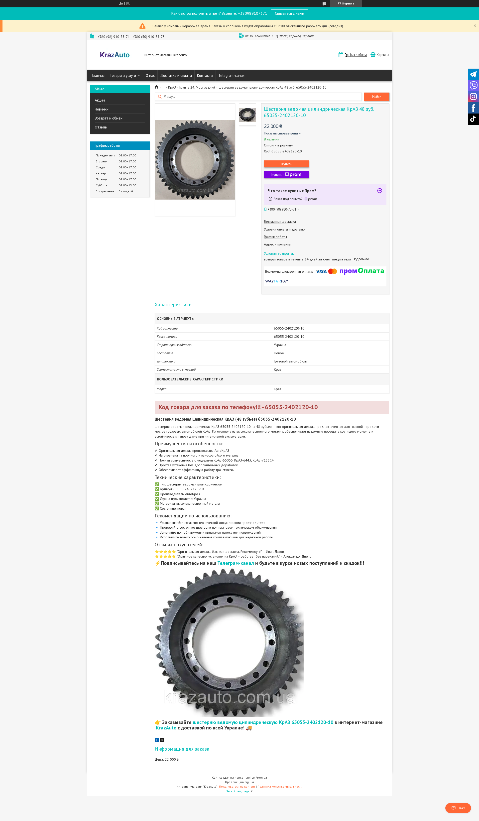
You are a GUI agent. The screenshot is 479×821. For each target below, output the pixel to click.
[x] (162, 741)
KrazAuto (166, 727)
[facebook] (157, 741)
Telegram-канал (231, 75)
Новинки (102, 109)
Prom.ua (261, 777)
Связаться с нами (289, 13)
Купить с (277, 174)
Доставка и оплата (176, 75)
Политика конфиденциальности (280, 786)
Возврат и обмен (108, 118)
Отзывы (101, 127)
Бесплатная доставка (280, 222)
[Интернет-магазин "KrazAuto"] (115, 55)
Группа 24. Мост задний (197, 87)
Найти (376, 97)
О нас (150, 75)
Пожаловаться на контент (237, 786)
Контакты (205, 75)
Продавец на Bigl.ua (239, 782)
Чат (462, 808)
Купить (286, 164)
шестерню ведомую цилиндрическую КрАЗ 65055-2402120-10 (263, 722)
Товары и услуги (123, 75)
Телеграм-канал (235, 563)
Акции (100, 100)
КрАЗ (172, 87)
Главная (98, 75)
